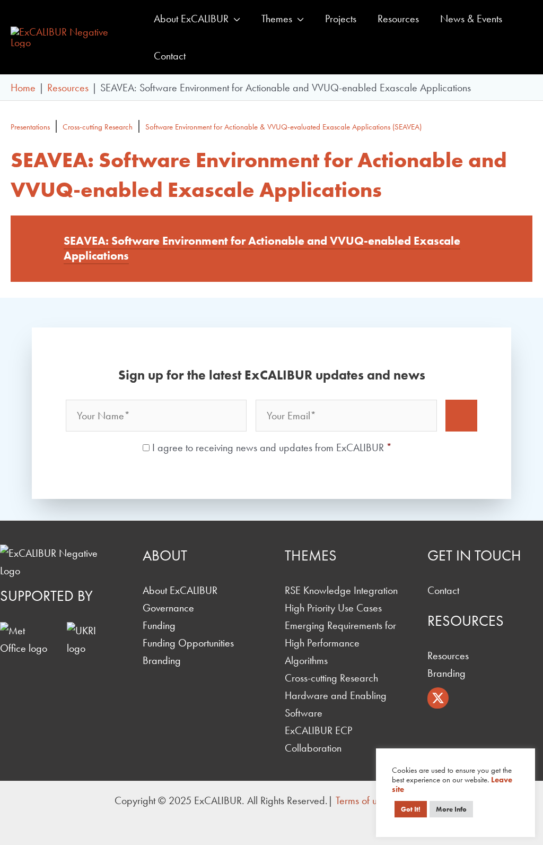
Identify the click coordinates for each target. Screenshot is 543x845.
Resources (448, 655)
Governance (168, 608)
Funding (159, 625)
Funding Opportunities (188, 643)
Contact (443, 590)
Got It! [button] (411, 809)
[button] (234, 18)
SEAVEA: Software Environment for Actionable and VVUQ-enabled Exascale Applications (262, 248)
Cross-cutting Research (98, 127)
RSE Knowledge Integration (341, 590)
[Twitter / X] (438, 698)
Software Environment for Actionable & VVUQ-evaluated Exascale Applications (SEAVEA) (283, 127)
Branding (162, 660)
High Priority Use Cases (333, 608)
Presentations (30, 127)
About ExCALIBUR (180, 590)
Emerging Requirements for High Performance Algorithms (340, 642)
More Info (451, 809)
